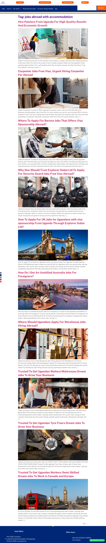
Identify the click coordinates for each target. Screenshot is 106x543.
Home (3, 9)
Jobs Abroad (16, 9)
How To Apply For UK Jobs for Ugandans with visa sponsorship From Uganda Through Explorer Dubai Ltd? (51, 223)
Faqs (56, 9)
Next (85, 524)
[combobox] (86, 8)
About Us (9, 9)
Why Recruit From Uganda (29, 9)
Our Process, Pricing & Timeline (45, 9)
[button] (97, 540)
